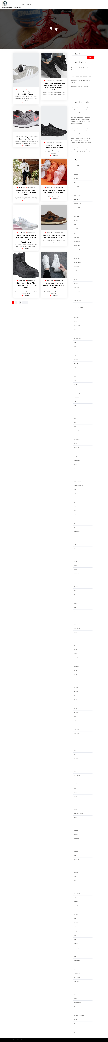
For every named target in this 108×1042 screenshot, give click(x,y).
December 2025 (77, 199)
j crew (75, 603)
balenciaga (76, 359)
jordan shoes (77, 628)
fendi (75, 494)
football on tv (77, 519)
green (75, 540)
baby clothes (77, 355)
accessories (76, 317)
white (75, 1007)
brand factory (77, 393)
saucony (75, 822)
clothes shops (77, 439)
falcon (75, 489)
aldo (75, 334)
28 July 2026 (50, 233)
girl (74, 523)
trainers (75, 956)
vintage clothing (77, 1002)
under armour (77, 977)
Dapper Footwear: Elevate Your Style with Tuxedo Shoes (26, 192)
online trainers (77, 738)
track (75, 939)
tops (75, 935)
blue (75, 372)
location (75, 653)
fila (74, 502)
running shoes (77, 801)
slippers (75, 868)
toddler (75, 927)
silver (75, 855)
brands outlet (77, 397)
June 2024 (76, 275)
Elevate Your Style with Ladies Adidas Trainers (54, 146)
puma (75, 771)
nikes (75, 717)
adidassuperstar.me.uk (12, 7)
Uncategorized (77, 973)
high (74, 557)
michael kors (76, 666)
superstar (76, 901)
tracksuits (76, 944)
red (74, 780)
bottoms (75, 384)
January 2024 (77, 296)
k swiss (75, 641)
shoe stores (76, 843)
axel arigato (76, 351)
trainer (75, 952)
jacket (75, 607)
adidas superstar (77, 330)
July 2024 (76, 271)
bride (75, 401)
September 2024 (77, 262)
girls (75, 527)
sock (75, 876)
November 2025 (77, 203)
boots (75, 380)
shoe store (76, 838)
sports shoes (77, 889)
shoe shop (76, 830)
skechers (76, 864)
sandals (75, 817)
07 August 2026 (50, 81)
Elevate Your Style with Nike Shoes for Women (26, 137)
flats (75, 511)
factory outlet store (78, 485)
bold (75, 376)
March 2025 (76, 237)
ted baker (76, 914)
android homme (77, 338)
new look (76, 687)
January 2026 (77, 195)
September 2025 (77, 212)
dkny (75, 477)
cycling (75, 456)
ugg (74, 969)
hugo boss (76, 586)
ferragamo (76, 498)
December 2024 (77, 250)
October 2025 (77, 208)
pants (75, 754)
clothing (75, 443)
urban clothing (77, 981)
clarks (75, 426)
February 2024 (77, 292)
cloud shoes (76, 447)
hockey (75, 561)
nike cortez (76, 704)
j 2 (74, 599)
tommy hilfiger (77, 931)
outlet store (76, 742)
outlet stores (77, 746)
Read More (25, 69)
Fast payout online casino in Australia (80, 117)
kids (74, 645)
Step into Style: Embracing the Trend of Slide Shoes (54, 191)
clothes (75, 435)
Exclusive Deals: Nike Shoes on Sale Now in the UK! (54, 236)
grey (75, 544)
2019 (75, 313)
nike (74, 696)
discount (75, 473)
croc (75, 452)
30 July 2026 (50, 187)
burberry (76, 410)
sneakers (76, 872)
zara (75, 1028)
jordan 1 (75, 624)
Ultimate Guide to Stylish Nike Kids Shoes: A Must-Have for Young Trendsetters (26, 238)
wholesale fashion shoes (79, 1015)
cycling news (77, 460)
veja (75, 994)
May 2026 (76, 178)
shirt (75, 826)
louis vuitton (76, 658)
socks (75, 881)
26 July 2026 (50, 280)
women (75, 1019)
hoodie (75, 565)
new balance (76, 683)
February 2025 (77, 241)
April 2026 (76, 182)
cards (75, 414)
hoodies (75, 569)
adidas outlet (77, 326)
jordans (75, 632)
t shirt (75, 910)
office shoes (76, 729)
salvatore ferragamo (78, 813)
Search (77, 54)
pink (74, 763)
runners (75, 792)
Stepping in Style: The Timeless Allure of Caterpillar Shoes (26, 285)
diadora (75, 464)
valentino (76, 986)
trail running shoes (78, 948)
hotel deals (76, 574)
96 (20, 303)
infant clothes (77, 595)
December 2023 (77, 300)
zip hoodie (76, 1032)
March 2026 (76, 187)
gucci (75, 548)
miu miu (75, 670)
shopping (76, 851)
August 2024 (76, 267)
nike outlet (76, 708)
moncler (75, 674)
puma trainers (77, 775)
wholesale (76, 1011)
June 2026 (76, 174)
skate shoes (76, 859)
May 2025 (76, 229)
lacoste (75, 649)
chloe (75, 422)
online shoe (76, 733)
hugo (75, 582)
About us (23, 4)
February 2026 (77, 191)
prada (75, 767)
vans (75, 990)
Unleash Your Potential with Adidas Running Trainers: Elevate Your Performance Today (54, 86)
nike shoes (76, 712)
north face (76, 721)
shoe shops (76, 834)
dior (74, 468)
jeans (75, 616)
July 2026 (76, 170)
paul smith (76, 759)
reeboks (75, 784)
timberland (76, 923)
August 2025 (76, 216)
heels (75, 553)
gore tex (76, 536)
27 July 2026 (22, 280)
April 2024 (76, 283)
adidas (75, 321)
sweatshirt (76, 906)
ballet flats (76, 363)
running (75, 796)
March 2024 (76, 288)
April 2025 (76, 233)
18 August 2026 (22, 89)
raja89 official (74, 138)
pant (75, 750)
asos (75, 347)
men (75, 662)
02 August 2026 (22, 134)
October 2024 (77, 258)
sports (75, 885)
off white (76, 725)
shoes (75, 847)
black (75, 368)
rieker (75, 788)
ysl (74, 1023)
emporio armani (77, 481)
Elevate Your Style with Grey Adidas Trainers (26, 93)
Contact (29, 4)
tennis (75, 918)
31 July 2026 (22, 187)
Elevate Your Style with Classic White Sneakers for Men (54, 285)
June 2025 (76, 224)
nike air (75, 700)
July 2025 (76, 220)
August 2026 (76, 166)
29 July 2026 (22, 233)
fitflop (75, 506)
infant (75, 590)
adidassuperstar (32, 89)
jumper (75, 637)
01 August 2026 (50, 143)
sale (74, 805)
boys (75, 389)
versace (75, 998)
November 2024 (77, 254)
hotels (75, 578)
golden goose (77, 532)
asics (75, 342)
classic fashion (77, 431)
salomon (75, 809)
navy (75, 679)
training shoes (77, 960)
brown (75, 405)
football (75, 515)
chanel (75, 418)
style (75, 897)
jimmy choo (76, 620)
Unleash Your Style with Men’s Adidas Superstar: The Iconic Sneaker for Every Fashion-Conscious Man (81, 110)
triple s (75, 965)
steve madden (77, 893)
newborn (76, 691)
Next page (25, 303)
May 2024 (76, 279)
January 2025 (77, 245)
